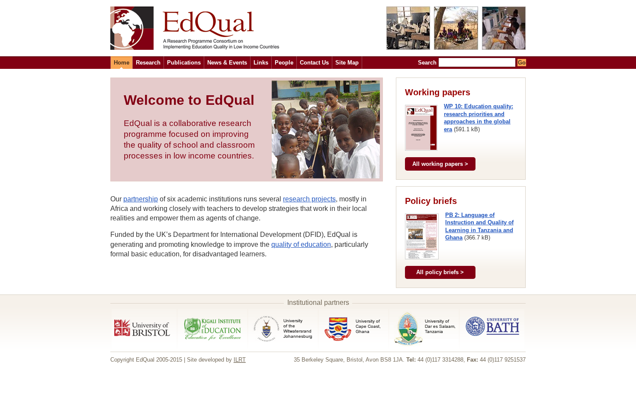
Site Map (347, 62)
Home (121, 62)
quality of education (301, 244)
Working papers (437, 92)
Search (427, 62)
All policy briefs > (440, 272)
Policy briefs (431, 201)
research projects (309, 199)
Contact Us (314, 62)
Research (148, 62)
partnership (140, 199)
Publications (184, 62)
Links (261, 62)
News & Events (227, 62)
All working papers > (440, 164)
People (284, 62)
